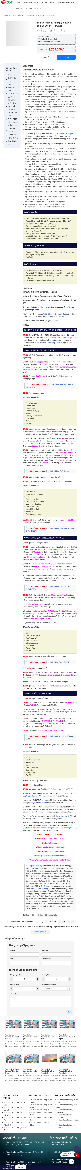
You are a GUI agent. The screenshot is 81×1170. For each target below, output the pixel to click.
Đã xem (58, 29)
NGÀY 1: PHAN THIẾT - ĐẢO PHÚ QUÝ (13, 119)
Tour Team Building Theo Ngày (29, 3)
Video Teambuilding (66, 3)
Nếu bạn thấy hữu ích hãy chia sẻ (20, 921)
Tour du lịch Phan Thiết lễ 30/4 (57, 471)
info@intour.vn (52, 843)
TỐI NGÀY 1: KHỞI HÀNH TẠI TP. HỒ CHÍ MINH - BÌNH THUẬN (12, 106)
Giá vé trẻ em (13, 94)
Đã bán (65, 29)
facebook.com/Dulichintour (54, 851)
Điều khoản (12, 75)
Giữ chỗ (46, 57)
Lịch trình (11, 97)
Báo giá (66, 57)
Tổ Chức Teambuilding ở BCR (41, 1110)
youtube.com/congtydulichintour (53, 856)
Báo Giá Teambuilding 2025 (27, 9)
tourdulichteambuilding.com (53, 847)
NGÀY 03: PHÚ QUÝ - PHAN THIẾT (13, 141)
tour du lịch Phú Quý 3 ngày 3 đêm (47, 343)
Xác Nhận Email (46, 958)
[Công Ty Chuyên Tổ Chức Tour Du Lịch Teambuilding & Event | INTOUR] (7, 2)
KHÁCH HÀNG (50, 3)
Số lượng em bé (14, 984)
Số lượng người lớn (16, 975)
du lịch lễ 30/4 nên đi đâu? (63, 816)
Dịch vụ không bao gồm (12, 87)
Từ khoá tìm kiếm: (29, 915)
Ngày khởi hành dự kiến (49, 984)
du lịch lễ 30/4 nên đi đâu (47, 915)
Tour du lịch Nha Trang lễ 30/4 (57, 662)
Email (11, 958)
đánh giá (50, 29)
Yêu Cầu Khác (14, 994)
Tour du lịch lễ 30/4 (17, 15)
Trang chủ (7, 15)
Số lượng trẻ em (46, 975)
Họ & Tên (13, 950)
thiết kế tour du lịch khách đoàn (55, 314)
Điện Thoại (45, 950)
